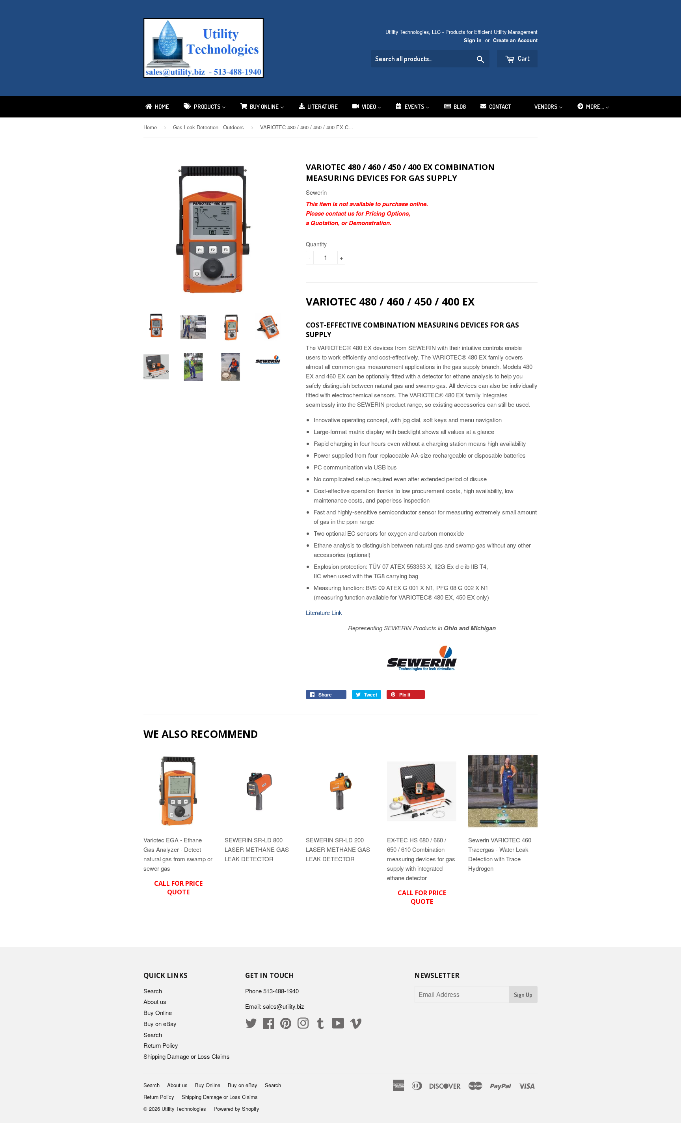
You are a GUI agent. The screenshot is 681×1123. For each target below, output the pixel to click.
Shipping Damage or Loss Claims (186, 1056)
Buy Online (157, 1012)
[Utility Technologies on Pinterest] (286, 1025)
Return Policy (160, 1045)
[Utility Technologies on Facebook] (268, 1025)
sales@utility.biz (283, 1006)
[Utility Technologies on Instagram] (303, 1025)
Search (152, 991)
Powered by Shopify (236, 1108)
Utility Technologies (184, 1108)
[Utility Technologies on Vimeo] (356, 1025)
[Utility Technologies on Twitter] (251, 1025)
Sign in (473, 40)
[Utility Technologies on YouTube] (338, 1025)
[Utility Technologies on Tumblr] (320, 1025)
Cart (523, 58)
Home (150, 127)
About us (154, 1001)
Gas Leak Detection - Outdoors (208, 127)
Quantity (316, 244)
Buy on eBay (160, 1023)
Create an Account (515, 40)
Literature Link (324, 612)
